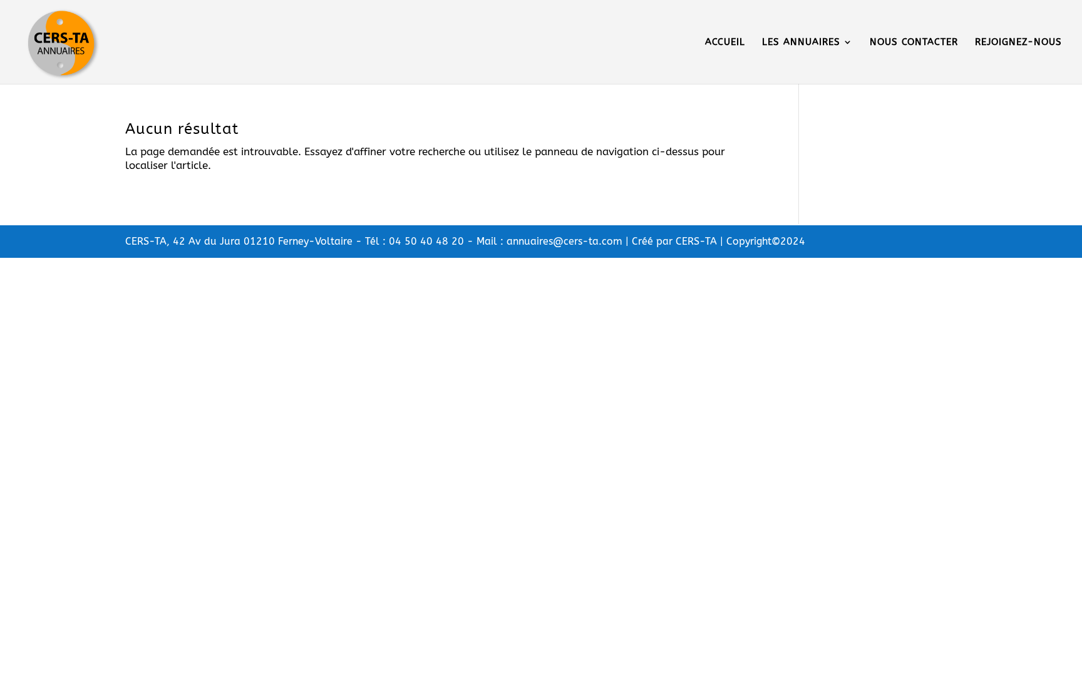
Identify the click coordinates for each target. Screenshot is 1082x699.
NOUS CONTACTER (914, 43)
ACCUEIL (725, 43)
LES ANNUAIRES (801, 43)
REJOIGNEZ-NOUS (1018, 43)
